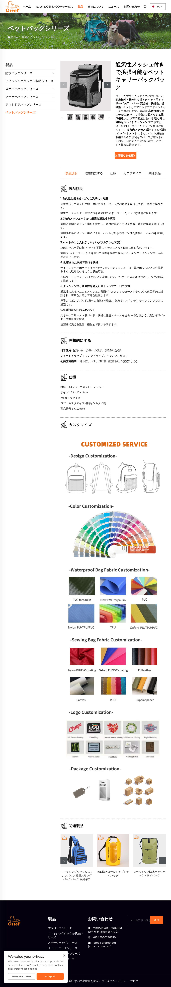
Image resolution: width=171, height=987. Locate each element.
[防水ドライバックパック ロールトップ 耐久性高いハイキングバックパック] (149, 850)
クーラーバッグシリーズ (62, 948)
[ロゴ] (14, 920)
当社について (96, 6)
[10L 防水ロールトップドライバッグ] (76, 850)
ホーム (27, 6)
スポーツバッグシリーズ (62, 942)
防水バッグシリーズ (60, 928)
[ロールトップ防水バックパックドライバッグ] (113, 850)
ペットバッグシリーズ (43, 36)
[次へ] (109, 118)
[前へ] (62, 118)
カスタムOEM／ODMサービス (54, 6)
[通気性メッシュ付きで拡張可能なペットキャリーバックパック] (85, 86)
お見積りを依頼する (125, 155)
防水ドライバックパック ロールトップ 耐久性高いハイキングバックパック (149, 875)
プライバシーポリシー (115, 981)
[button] (63, 85)
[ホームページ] (12, 6)
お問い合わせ (132, 6)
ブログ (134, 981)
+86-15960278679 (104, 937)
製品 (80, 6)
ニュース (113, 6)
